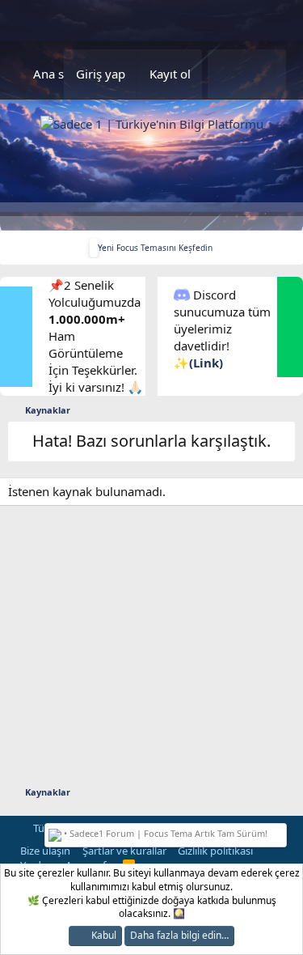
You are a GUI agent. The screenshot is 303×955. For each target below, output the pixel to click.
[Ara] (265, 74)
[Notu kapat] (279, 831)
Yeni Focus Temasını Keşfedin (155, 247)
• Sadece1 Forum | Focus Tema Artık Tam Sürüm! (164, 833)
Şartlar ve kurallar (124, 850)
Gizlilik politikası (215, 850)
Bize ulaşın (45, 850)
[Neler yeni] (227, 74)
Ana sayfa (60, 74)
